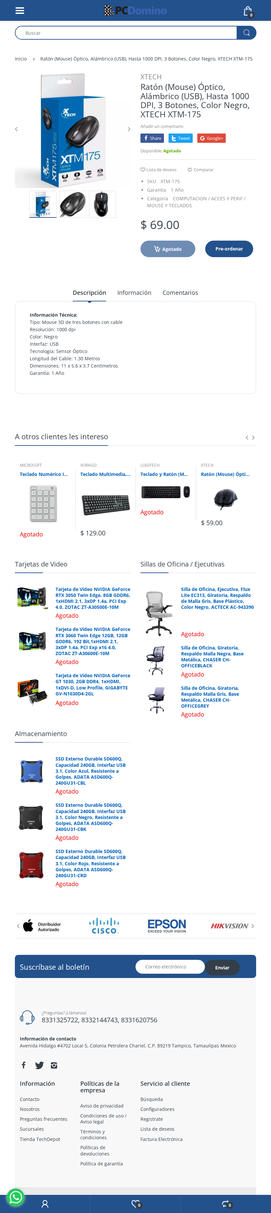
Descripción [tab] (89, 292)
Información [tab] (134, 292)
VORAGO (88, 465)
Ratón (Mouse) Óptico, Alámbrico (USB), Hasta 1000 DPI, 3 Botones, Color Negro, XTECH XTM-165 (226, 474)
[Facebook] (23, 1065)
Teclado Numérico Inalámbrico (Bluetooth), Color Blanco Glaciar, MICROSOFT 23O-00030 (45, 474)
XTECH (151, 76)
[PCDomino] (135, 10)
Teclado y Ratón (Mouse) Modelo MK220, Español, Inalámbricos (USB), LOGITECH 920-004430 (165, 474)
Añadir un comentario (161, 126)
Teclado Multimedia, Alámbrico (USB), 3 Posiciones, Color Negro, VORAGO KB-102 (105, 474)
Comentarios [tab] (180, 292)
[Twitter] (38, 1065)
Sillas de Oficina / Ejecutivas (182, 564)
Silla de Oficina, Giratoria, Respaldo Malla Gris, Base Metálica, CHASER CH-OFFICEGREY (210, 697)
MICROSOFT (31, 465)
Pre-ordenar (229, 249)
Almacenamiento (41, 733)
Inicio (21, 59)
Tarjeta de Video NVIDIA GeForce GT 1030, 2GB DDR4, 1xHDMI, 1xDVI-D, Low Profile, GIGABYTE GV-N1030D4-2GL (93, 685)
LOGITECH (150, 465)
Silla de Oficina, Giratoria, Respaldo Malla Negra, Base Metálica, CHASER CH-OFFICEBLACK (212, 657)
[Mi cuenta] (45, 1204)
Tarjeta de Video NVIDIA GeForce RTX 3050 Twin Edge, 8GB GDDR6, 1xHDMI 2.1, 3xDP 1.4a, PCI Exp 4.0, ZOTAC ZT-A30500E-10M (93, 598)
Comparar (203, 170)
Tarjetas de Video (41, 564)
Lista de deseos (161, 170)
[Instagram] (54, 1065)
